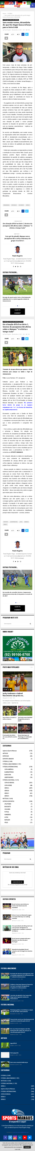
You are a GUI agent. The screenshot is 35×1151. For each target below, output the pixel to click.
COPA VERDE (8, 785)
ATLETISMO (7, 804)
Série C (5, 524)
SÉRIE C (6, 793)
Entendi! (27, 1147)
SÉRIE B (6, 790)
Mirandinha (6, 205)
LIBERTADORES (8, 777)
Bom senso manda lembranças (19, 1062)
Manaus (26, 521)
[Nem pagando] (5, 1055)
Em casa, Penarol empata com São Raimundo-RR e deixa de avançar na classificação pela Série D (20, 1030)
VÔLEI (6, 822)
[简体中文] (6, 3)
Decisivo (6, 521)
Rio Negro (21, 205)
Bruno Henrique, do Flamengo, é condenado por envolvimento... (25, 737)
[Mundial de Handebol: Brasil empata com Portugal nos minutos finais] (7, 951)
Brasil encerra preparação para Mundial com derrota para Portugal (21, 940)
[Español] (2, 6)
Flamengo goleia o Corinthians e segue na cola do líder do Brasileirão (21, 1011)
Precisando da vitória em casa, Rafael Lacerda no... (10, 737)
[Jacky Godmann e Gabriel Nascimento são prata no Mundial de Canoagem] (17, 681)
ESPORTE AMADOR (8, 759)
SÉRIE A (6, 788)
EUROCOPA (7, 774)
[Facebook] (5, 1138)
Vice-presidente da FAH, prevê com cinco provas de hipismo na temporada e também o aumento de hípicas (22, 928)
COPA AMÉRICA (8, 769)
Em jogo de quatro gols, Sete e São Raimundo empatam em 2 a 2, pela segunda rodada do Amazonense (17, 299)
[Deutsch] (20, 3)
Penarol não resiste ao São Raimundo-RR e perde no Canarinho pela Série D (22, 1020)
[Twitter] (10, 1138)
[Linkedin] (20, 1138)
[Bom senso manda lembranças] (5, 1064)
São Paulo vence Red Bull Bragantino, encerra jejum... (25, 719)
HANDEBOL (7, 814)
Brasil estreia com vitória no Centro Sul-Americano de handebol (20, 905)
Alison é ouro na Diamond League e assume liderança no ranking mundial (21, 916)
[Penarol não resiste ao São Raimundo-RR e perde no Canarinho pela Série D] (5, 1021)
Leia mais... (18, 1149)
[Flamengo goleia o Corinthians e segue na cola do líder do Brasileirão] (5, 1012)
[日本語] (24, 3)
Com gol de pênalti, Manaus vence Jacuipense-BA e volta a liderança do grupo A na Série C (17, 238)
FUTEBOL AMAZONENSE (13, 19)
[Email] (30, 1138)
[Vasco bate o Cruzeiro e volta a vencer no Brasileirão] (10, 711)
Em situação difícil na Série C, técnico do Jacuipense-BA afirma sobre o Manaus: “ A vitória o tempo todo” (17, 225)
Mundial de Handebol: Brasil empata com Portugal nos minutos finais (22, 951)
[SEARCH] (30, 624)
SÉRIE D (21, 321)
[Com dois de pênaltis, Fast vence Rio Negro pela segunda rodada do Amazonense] (5, 997)
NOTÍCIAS (5, 798)
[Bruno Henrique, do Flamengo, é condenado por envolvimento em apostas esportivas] (25, 728)
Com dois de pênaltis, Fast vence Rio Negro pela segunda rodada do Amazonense (20, 997)
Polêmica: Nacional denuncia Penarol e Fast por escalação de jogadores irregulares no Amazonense (21, 986)
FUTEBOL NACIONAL (8, 780)
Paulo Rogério (7, 30)
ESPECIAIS (6, 756)
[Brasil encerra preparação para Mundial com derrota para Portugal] (7, 940)
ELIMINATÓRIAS (9, 772)
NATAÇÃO (7, 820)
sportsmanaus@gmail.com (21, 1132)
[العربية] (2, 3)
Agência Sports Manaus (10, 750)
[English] (11, 3)
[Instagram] (15, 1138)
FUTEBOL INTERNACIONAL (10, 766)
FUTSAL (6, 812)
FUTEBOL (5, 19)
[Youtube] (25, 1138)
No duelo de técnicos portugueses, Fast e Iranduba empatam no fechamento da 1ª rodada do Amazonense (22, 975)
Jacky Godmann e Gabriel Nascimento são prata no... (13, 694)
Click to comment (17, 311)
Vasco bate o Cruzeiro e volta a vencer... (9, 718)
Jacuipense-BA (13, 521)
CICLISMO (7, 809)
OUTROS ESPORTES (8, 801)
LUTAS (6, 817)
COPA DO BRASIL (9, 782)
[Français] (15, 3)
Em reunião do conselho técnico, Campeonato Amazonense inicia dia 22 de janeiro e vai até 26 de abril (17, 594)
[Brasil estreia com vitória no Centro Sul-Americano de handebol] (7, 906)
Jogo (21, 521)
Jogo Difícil (13, 1043)
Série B (27, 205)
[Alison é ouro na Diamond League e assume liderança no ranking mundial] (7, 917)
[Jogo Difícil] (5, 1045)
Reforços (14, 205)
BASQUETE (7, 806)
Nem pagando (14, 1053)
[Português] (29, 3)
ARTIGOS (5, 753)
